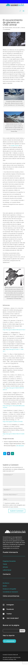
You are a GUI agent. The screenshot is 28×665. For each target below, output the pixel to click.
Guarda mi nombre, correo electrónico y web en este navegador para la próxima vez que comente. (14, 505)
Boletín (5, 586)
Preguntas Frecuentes (9, 561)
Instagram (10, 605)
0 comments (7, 29)
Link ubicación (20, 445)
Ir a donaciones (9, 641)
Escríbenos (6, 583)
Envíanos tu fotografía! (9, 589)
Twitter (9, 614)
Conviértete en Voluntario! (10, 592)
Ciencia (23, 27)
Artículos (5, 567)
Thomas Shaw (8, 27)
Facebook (10, 609)
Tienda (5, 564)
